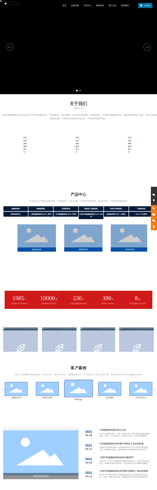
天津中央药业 (141, 398)
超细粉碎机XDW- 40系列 (116, 214)
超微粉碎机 (15, 209)
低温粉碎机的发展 (41, 476)
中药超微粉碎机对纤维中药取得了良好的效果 (121, 443)
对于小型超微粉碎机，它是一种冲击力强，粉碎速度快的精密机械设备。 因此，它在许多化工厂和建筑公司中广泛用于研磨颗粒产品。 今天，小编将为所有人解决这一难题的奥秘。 (124, 436)
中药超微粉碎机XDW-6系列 (65, 214)
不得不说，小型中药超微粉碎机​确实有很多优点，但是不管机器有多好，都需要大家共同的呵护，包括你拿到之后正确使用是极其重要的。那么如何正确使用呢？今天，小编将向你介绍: (124, 463)
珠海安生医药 (47, 398)
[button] (77, 90)
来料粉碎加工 (16, 214)
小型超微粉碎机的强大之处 (112, 430)
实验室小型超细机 (91, 209)
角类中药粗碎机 (116, 209)
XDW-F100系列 (141, 214)
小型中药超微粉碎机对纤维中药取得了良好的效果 (123, 471)
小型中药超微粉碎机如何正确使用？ (117, 457)
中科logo (78, 399)
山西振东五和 (16, 398)
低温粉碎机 (66, 209)
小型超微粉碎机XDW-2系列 (40, 214)
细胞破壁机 (41, 209)
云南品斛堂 (109, 398)
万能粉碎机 (141, 209)
